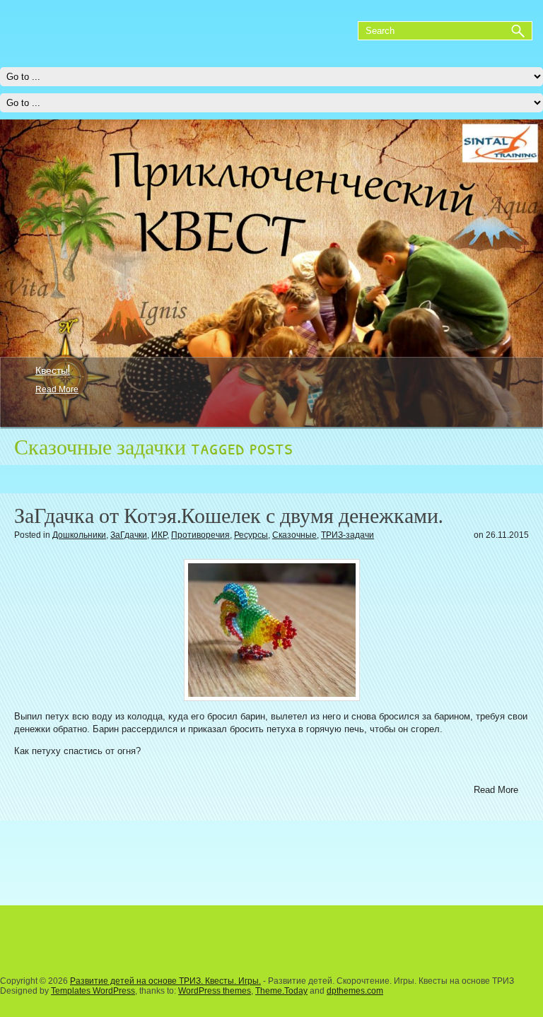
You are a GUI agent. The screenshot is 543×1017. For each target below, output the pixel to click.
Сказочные (294, 535)
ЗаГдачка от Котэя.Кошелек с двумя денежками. (228, 515)
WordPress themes (214, 991)
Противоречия (200, 535)
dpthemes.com (355, 991)
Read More (56, 389)
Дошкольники (79, 535)
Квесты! (52, 369)
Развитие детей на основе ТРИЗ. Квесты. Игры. (165, 981)
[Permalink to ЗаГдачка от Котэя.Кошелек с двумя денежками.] (271, 630)
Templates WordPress (93, 991)
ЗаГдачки (128, 535)
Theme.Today (281, 991)
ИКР (159, 535)
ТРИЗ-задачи (347, 535)
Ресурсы (251, 535)
